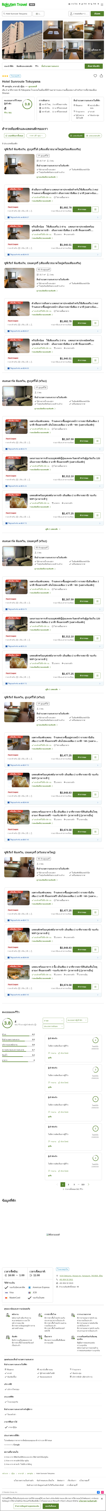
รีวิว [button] (36, 66)
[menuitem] (74, 4)
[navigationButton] (57, 1184)
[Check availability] (95, 209)
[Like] (95, 76)
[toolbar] (50, 13)
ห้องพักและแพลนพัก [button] (24, 66)
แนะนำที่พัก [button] (8, 66)
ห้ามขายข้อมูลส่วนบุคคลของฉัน (27, 1506)
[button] (14, 4)
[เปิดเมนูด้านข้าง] (102, 4)
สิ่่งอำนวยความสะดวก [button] (50, 66)
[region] (53, 1503)
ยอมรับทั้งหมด (50, 1506)
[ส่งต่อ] (101, 75)
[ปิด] (102, 1499)
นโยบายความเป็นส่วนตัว (88, 1501)
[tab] (76, 135)
